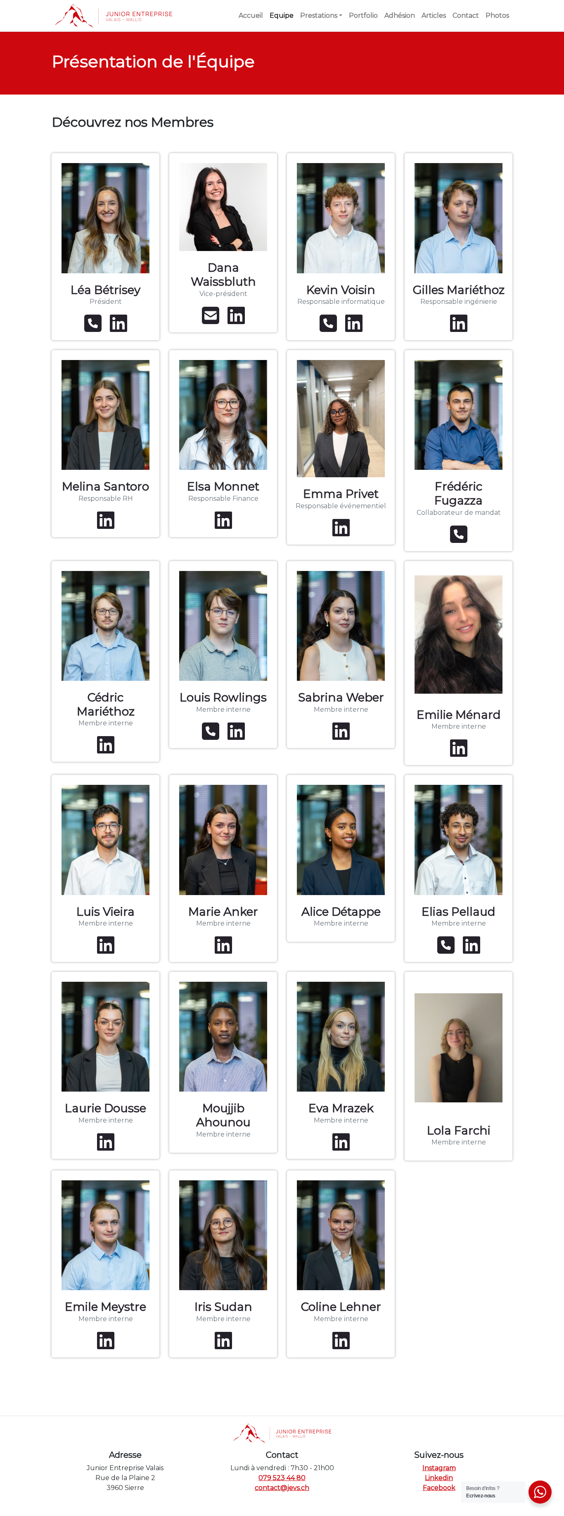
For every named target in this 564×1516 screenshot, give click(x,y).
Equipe (282, 15)
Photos (497, 15)
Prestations (318, 15)
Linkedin (439, 1478)
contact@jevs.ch (282, 1488)
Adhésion (399, 15)
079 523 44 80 (282, 1478)
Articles (434, 15)
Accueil (251, 15)
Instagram (439, 1468)
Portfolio (363, 15)
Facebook (439, 1488)
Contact (466, 15)
